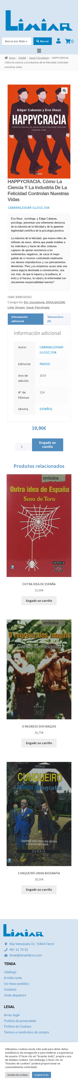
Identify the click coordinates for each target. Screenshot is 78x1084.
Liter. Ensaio (16, 307)
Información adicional (19, 319)
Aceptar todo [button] (41, 1075)
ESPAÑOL (46, 409)
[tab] (26, 319)
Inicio (12, 58)
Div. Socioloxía (34, 302)
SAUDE (22, 58)
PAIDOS (45, 364)
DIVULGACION (55, 302)
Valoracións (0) (55, 319)
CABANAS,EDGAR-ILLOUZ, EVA (28, 208)
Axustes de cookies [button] (17, 1075)
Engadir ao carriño (47, 444)
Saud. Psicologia (39, 58)
